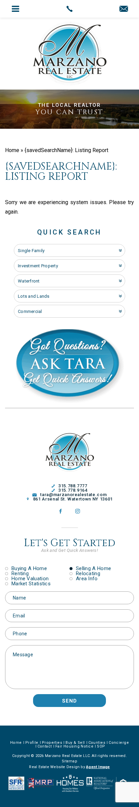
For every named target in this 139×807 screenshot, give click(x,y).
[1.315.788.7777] (69, 9)
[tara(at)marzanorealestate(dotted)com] (123, 9)
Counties (97, 742)
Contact (44, 746)
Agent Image (98, 767)
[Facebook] (60, 511)
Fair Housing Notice (74, 746)
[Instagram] (77, 511)
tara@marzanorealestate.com (73, 494)
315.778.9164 (72, 490)
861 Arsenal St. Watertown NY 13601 (73, 499)
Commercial (30, 311)
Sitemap (69, 761)
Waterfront (29, 281)
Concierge (119, 742)
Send (69, 701)
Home (16, 742)
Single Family (31, 250)
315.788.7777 (72, 485)
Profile (31, 742)
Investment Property (38, 265)
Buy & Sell (75, 742)
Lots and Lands (34, 296)
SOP (101, 746)
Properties (52, 742)
